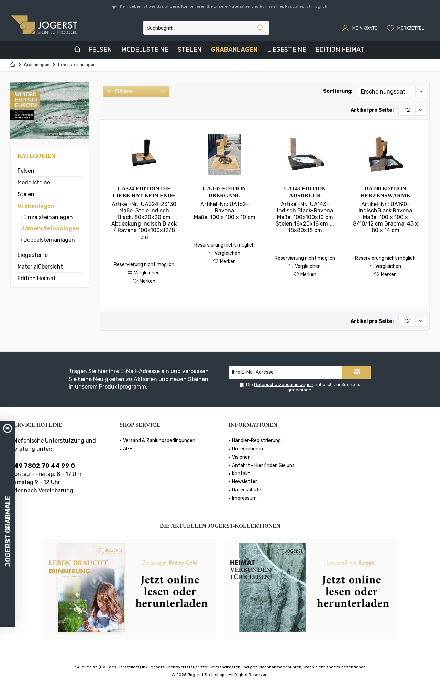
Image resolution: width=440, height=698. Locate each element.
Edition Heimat (37, 278)
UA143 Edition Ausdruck (305, 192)
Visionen (241, 457)
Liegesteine (33, 255)
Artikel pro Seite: (372, 110)
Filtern (123, 91)
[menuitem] (406, 28)
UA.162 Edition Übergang (224, 192)
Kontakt (241, 474)
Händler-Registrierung (256, 441)
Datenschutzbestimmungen (284, 384)
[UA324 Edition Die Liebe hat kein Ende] (144, 154)
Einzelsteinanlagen (47, 217)
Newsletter (244, 481)
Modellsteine (34, 182)
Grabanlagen (36, 206)
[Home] (77, 50)
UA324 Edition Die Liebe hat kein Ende (144, 192)
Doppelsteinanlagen (48, 240)
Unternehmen (247, 449)
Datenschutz (247, 490)
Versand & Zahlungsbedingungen (159, 441)
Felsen (26, 170)
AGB (128, 449)
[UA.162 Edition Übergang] (224, 154)
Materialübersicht (40, 266)
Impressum (244, 498)
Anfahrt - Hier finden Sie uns (263, 465)
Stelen (26, 194)
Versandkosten (225, 667)
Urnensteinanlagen (50, 228)
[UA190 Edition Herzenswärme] (385, 154)
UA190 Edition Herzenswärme (385, 192)
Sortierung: (337, 91)
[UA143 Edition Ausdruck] (305, 154)
